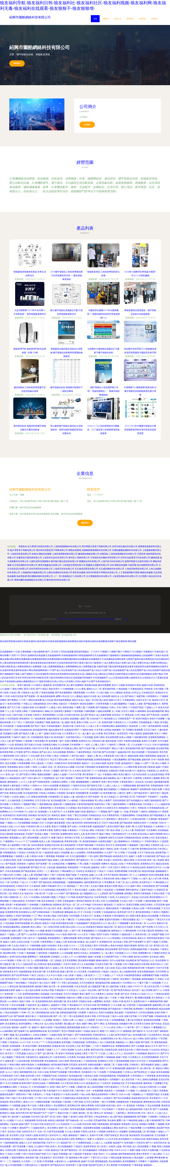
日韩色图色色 (37, 737)
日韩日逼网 (100, 1105)
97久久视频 (91, 1079)
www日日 (151, 923)
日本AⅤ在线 (43, 1072)
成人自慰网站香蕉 (127, 971)
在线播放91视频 (42, 722)
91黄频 (152, 1146)
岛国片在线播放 (106, 1012)
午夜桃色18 (115, 934)
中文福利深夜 (149, 856)
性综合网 (86, 1124)
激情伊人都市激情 (11, 785)
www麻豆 (42, 767)
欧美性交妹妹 (39, 1083)
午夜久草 (147, 1109)
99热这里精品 (59, 1027)
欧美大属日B (125, 774)
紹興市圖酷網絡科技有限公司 (30, 489)
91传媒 (121, 997)
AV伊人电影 (140, 715)
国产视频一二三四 (90, 1046)
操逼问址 (141, 770)
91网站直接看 (23, 1090)
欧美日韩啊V (31, 1046)
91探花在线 (12, 986)
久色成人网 (14, 692)
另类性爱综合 (99, 1035)
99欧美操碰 (56, 1102)
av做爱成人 (38, 789)
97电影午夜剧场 (27, 979)
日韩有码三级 (98, 741)
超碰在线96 (116, 983)
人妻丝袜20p (60, 1161)
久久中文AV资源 (26, 770)
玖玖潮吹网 (40, 707)
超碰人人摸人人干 (27, 759)
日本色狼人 (148, 804)
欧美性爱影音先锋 (64, 923)
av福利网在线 (73, 1161)
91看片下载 (142, 983)
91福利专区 (31, 1005)
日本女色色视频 (12, 871)
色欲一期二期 (15, 1109)
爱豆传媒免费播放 (62, 700)
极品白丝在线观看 (149, 916)
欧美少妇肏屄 (72, 1094)
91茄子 (3, 1131)
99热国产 (16, 1049)
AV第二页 (120, 882)
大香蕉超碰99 (69, 901)
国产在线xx (72, 826)
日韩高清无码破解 (8, 1009)
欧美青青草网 (6, 752)
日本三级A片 (121, 756)
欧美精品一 (109, 1113)
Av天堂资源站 (58, 808)
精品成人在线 (116, 863)
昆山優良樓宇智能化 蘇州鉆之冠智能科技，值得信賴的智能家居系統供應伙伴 (66, 430)
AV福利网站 (140, 711)
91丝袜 (113, 997)
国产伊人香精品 (31, 752)
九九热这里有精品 (155, 774)
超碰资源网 (148, 733)
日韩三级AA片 (34, 778)
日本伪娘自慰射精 (17, 1020)
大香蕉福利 (90, 767)
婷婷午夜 (72, 934)
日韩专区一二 (96, 1027)
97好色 (111, 897)
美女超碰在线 (50, 1061)
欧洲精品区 (64, 785)
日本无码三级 (37, 1116)
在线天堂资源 (17, 696)
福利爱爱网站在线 (38, 1031)
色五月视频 (10, 763)
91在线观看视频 (117, 1020)
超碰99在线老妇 (48, 945)
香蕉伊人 (129, 997)
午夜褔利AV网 (32, 826)
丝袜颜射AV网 (125, 1023)
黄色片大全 (18, 893)
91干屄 (22, 700)
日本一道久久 (147, 1113)
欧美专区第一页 (138, 923)
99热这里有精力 (101, 1116)
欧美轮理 (133, 726)
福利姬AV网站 (41, 986)
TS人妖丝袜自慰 (22, 1061)
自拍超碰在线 (25, 730)
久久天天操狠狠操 (95, 949)
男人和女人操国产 (103, 800)
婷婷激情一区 (118, 730)
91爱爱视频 (49, 856)
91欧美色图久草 (40, 741)
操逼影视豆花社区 (139, 1098)
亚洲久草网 (159, 1012)
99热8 (120, 741)
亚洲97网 (130, 826)
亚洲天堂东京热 (125, 1049)
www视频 (39, 930)
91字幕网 (21, 890)
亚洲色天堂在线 (52, 845)
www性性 (90, 692)
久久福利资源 (14, 800)
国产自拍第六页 (21, 1079)
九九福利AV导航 (41, 1146)
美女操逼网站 (115, 1161)
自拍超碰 (45, 994)
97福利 (3, 1116)
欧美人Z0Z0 (80, 819)
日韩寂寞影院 (148, 886)
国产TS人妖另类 (29, 934)
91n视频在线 (123, 789)
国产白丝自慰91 (109, 752)
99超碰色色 (53, 953)
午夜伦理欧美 (74, 1072)
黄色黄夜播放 (44, 1046)
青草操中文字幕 (72, 837)
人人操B (110, 1035)
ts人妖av (82, 990)
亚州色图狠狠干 (129, 1161)
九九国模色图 (112, 901)
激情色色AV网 (75, 1157)
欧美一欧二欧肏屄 (155, 860)
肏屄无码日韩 (97, 1049)
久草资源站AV (137, 1076)
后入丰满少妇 (56, 979)
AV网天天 (113, 1094)
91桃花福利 (10, 1090)
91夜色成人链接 (90, 1076)
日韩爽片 (142, 1161)
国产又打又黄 (13, 707)
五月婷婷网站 (27, 800)
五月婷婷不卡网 (33, 901)
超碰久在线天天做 (52, 733)
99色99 (24, 1154)
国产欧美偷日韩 (102, 979)
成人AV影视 (97, 733)
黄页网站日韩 (73, 1105)
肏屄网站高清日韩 (148, 849)
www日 (71, 759)
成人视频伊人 (43, 1005)
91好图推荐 (101, 837)
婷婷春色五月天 (10, 971)
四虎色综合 (37, 908)
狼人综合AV (44, 983)
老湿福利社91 (127, 763)
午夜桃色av (72, 830)
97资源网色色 (48, 778)
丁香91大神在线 (57, 875)
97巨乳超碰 (20, 1053)
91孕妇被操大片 (74, 1005)
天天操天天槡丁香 (103, 964)
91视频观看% (124, 923)
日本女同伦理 (80, 986)
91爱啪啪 (102, 811)
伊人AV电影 (67, 878)
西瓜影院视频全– (82, 651)
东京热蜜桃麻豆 (65, 1146)
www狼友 (78, 1020)
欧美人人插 (44, 841)
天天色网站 (151, 830)
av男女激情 (62, 949)
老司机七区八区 (145, 945)
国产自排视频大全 (134, 800)
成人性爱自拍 (40, 964)
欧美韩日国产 (25, 1083)
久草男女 (25, 785)
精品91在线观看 (61, 852)
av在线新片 (107, 1098)
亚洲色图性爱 (82, 793)
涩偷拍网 (25, 927)
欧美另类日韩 (22, 1113)
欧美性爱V (71, 1165)
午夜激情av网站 (110, 774)
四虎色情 (21, 863)
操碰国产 (134, 789)
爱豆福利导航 (109, 689)
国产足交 (125, 994)
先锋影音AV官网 (116, 770)
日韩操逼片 (63, 1076)
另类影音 (142, 808)
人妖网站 (164, 796)
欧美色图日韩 (109, 793)
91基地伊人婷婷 (75, 1116)
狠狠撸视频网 (82, 782)
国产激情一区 (147, 1042)
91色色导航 (127, 1009)
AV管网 (121, 852)
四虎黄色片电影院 (94, 927)
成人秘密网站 (13, 845)
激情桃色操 (61, 867)
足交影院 (64, 718)
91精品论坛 (92, 1012)
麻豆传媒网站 (109, 778)
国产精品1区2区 (127, 796)
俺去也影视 (110, 741)
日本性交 (80, 871)
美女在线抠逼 (47, 901)
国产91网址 (99, 1023)
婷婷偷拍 (32, 815)
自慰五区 (63, 703)
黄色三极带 (84, 994)
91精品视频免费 (144, 1005)
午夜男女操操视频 (132, 741)
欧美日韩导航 (14, 703)
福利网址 (128, 893)
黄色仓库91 (123, 819)
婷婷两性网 (145, 789)
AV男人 (16, 1038)
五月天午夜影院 (110, 875)
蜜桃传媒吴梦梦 (7, 990)
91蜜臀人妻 (79, 707)
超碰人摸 (4, 1135)
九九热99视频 (96, 886)
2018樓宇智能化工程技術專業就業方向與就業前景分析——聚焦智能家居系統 (66, 275)
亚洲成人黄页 (81, 1053)
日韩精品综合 (94, 815)
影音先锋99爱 (39, 971)
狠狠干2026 (100, 819)
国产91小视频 (68, 1087)
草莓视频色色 (9, 852)
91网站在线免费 (34, 700)
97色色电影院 (151, 752)
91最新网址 (8, 841)
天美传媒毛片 (45, 1157)
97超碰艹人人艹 (52, 1049)
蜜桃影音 (47, 685)
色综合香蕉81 (15, 1102)
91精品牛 (78, 1146)
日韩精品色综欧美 (132, 837)
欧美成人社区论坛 (132, 692)
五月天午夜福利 (71, 994)
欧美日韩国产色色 (37, 1154)
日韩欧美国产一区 (126, 718)
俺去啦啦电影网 (47, 696)
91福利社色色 (86, 730)
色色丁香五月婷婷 (109, 782)
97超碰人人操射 (135, 703)
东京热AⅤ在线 (14, 1131)
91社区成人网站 (86, 830)
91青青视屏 (150, 1076)
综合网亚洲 (131, 960)
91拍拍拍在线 (90, 1061)
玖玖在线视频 (59, 752)
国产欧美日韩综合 (122, 990)
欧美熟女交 (90, 871)
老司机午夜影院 (83, 901)
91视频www (11, 823)
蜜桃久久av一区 (94, 689)
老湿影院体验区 (89, 841)
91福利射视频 (149, 901)
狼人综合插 (47, 700)
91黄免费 (39, 1049)
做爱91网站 (87, 1023)
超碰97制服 (41, 819)
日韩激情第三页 (55, 796)
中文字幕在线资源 (133, 1083)
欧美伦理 (82, 1064)
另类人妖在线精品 (69, 983)
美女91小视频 (118, 685)
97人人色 (9, 711)
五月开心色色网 (91, 1102)
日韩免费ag (104, 945)
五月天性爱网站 (69, 960)
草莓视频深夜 (123, 1076)
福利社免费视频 (150, 1079)
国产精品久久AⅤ (99, 938)
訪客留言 (154, 19)
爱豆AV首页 (29, 689)
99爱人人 (59, 1068)
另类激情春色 (145, 722)
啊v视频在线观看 (143, 997)
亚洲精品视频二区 (137, 1131)
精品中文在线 (90, 696)
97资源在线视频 (46, 692)
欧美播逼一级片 (56, 741)
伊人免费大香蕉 (133, 916)
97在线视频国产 (81, 923)
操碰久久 (84, 1135)
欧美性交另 (49, 1124)
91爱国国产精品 (151, 1094)
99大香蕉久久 (134, 1057)
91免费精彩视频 (128, 785)
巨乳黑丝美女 (9, 890)
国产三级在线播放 (73, 1068)
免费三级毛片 (57, 837)
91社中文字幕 (74, 774)
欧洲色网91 (138, 1009)
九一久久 (23, 897)
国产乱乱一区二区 (70, 904)
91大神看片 (13, 1128)
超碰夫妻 (9, 1061)
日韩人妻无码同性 (74, 823)
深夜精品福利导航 (68, 1012)
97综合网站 (95, 1098)
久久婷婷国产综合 (110, 956)
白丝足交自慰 (23, 942)
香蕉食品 (19, 744)
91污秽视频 (14, 1105)
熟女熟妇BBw (116, 767)
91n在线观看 (155, 983)
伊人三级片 (153, 1090)
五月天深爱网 (11, 1083)
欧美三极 (54, 1012)
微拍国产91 (24, 1128)
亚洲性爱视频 (120, 871)
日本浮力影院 (69, 964)
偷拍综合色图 (96, 789)
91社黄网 (96, 912)
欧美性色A (118, 860)
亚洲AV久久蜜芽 (149, 741)
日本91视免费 (157, 759)
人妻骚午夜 (81, 1087)
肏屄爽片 (38, 1038)
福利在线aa (127, 1157)
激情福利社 (12, 782)
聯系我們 (130, 19)
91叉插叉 (49, 763)
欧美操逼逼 (19, 834)
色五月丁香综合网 (58, 759)
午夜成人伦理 (137, 908)
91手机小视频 (126, 956)
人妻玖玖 (121, 793)
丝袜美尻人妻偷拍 (62, 711)
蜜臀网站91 (32, 956)
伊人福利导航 (112, 986)
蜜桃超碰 (68, 912)
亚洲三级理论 (151, 1038)
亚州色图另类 (59, 685)
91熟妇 (92, 934)
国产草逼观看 (19, 1146)
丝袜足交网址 (146, 904)
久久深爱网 (68, 811)
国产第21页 (66, 770)
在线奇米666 (112, 1131)
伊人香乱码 (36, 923)
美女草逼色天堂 (85, 808)
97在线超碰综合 (109, 912)
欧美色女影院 (139, 867)
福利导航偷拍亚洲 (126, 1154)
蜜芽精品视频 (73, 1027)
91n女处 (7, 1049)
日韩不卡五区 (48, 1068)
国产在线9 (12, 830)
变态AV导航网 (68, 1031)
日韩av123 (121, 1027)
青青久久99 (126, 867)
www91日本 (25, 1042)
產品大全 (117, 19)
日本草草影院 (100, 897)
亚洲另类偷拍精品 (45, 934)
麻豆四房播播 (104, 685)
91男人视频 (82, 863)
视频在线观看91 (44, 774)
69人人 (149, 994)
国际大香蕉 (129, 860)
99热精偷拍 (141, 1053)
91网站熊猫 (131, 1120)
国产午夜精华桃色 (42, 919)
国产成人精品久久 (96, 908)
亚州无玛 (54, 1135)
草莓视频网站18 (89, 930)
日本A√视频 (19, 1076)
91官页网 (162, 1038)
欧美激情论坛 (25, 912)
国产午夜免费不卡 (137, 942)
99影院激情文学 (118, 834)
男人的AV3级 (83, 1009)
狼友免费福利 (6, 997)
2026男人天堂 (40, 1098)
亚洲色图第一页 (17, 1046)
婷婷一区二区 (65, 1128)
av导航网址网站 (107, 726)
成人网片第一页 (50, 1053)
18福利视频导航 (10, 1142)
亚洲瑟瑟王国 (58, 1046)
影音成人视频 (41, 834)
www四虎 (88, 1120)
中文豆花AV (64, 789)
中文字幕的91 (108, 1109)
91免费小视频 (133, 1150)
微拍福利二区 (125, 875)
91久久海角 (116, 1005)
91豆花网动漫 (56, 912)
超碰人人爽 (92, 756)
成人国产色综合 (87, 715)
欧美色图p (66, 1042)
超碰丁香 (84, 718)
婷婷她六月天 (37, 823)
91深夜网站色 (45, 904)
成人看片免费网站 (74, 685)
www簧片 (142, 878)
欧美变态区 (122, 733)
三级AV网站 (144, 845)
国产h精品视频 (148, 748)
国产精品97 (130, 696)
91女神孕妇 (158, 826)
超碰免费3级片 (51, 789)
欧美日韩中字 (92, 834)
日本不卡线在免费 (110, 823)
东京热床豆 (69, 968)
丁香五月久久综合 (99, 1157)
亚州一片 (121, 1105)
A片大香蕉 (132, 834)
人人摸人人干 (66, 956)
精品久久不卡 (151, 1046)
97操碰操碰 (109, 1057)
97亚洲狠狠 (119, 890)
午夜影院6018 (61, 990)
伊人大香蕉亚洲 (106, 756)
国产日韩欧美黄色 (41, 782)
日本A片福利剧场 (160, 744)
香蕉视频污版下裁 (26, 1009)
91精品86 (149, 919)
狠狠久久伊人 (115, 700)
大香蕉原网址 (46, 942)
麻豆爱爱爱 (59, 823)
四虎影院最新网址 (11, 927)
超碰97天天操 (87, 1161)
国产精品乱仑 (6, 808)
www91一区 (95, 722)
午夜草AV (37, 715)
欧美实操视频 (162, 1072)
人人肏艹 (39, 733)
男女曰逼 (124, 1135)
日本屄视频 (74, 916)
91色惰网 (101, 1131)
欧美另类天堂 (160, 1142)
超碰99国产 (24, 1124)
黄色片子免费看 (157, 718)
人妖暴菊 (107, 1142)
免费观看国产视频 (150, 975)
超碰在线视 (133, 756)
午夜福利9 (150, 968)
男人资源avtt (44, 1079)
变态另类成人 (110, 733)
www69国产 (59, 893)
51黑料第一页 (123, 744)
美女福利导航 (162, 748)
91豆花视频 (87, 737)
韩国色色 (57, 904)
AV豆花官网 (159, 904)
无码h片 (162, 823)
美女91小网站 (160, 733)
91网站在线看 (115, 1157)
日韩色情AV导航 (105, 1150)
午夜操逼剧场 (136, 1102)
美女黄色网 (55, 748)
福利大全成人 (78, 700)
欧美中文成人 (58, 849)
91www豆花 (109, 1027)
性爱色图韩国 (151, 1009)
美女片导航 (45, 756)
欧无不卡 (110, 845)
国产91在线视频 (160, 1109)
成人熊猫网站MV (122, 841)
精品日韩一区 (110, 927)
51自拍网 (101, 1072)
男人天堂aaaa (125, 1038)
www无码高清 (62, 1124)
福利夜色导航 (6, 1068)
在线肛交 (27, 908)
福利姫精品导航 (102, 983)
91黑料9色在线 (141, 1049)
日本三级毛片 (21, 756)
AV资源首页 (159, 890)
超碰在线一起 (57, 722)
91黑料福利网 (129, 930)
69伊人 (133, 808)
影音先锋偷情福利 (145, 971)
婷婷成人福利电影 (56, 1120)
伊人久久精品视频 (85, 964)
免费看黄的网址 (123, 1046)
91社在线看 (131, 852)
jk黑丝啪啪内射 (42, 1012)
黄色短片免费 (110, 886)
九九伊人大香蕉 (82, 1049)
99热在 (110, 871)
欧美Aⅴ (53, 1146)
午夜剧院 (61, 793)
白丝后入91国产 (34, 1053)
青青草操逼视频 (22, 923)
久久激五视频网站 (118, 703)
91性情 (46, 1150)
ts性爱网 (82, 1012)
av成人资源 (68, 975)
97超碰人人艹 (108, 975)
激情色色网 (8, 756)
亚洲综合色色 (9, 860)
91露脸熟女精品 (134, 804)
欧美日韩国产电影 (116, 826)
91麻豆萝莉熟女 (83, 752)
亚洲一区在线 (120, 849)
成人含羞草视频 (103, 715)
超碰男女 (95, 867)
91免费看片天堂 (160, 1083)
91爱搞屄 (4, 1046)
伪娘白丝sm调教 (74, 997)
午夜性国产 (141, 796)
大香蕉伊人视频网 (151, 778)
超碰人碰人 (104, 997)
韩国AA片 (46, 849)
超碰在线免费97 (7, 1094)
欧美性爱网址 (25, 1023)
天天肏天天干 (86, 916)
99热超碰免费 (23, 867)
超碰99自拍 (147, 685)
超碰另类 (146, 759)
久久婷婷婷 (34, 886)
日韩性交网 (10, 1150)
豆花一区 (52, 767)
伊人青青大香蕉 (25, 1098)
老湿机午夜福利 (112, 919)
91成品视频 (24, 1116)
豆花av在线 (62, 945)
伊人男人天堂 (98, 901)
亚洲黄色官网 (11, 912)
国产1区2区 (50, 1116)
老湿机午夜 (68, 726)
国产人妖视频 (137, 1046)
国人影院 (103, 700)
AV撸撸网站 (70, 863)
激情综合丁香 (57, 1150)
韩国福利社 (124, 808)
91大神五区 (105, 1083)
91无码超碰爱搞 (153, 1061)
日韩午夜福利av (111, 1087)
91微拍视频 (125, 908)
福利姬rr (15, 1027)
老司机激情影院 (7, 886)
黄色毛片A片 (154, 1053)
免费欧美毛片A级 (56, 819)
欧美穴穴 (85, 1027)
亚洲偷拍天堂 (105, 942)
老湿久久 (141, 938)
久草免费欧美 (108, 882)
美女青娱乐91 (155, 1098)
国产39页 (76, 930)
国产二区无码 (51, 651)
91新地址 (21, 852)
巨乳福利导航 (100, 1120)
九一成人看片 (84, 733)
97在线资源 (107, 890)
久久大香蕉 (45, 826)
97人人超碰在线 (162, 804)
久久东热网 (63, 744)
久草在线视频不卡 (40, 1087)
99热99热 (25, 845)
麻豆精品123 (110, 904)
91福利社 (114, 979)
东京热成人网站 (157, 956)
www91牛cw (31, 808)
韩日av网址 (35, 927)
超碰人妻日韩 (66, 971)
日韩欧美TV (65, 756)
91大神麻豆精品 (67, 1098)
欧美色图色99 (125, 1139)
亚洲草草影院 (89, 1146)
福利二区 (25, 737)
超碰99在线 (80, 811)
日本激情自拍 (94, 971)
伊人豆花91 (102, 1146)
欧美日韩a (111, 1105)
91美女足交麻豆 (79, 890)
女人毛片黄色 (80, 971)
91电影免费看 (134, 1128)
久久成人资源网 (72, 1131)
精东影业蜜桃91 (87, 703)
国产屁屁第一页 (31, 696)
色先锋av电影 (49, 916)
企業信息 (142, 19)
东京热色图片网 (58, 800)
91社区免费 (34, 756)
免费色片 (105, 863)
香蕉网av (71, 752)
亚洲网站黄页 (66, 834)
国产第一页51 (133, 1027)
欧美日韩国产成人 (123, 1035)
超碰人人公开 (25, 1142)
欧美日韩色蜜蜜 (156, 875)
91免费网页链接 (83, 1142)
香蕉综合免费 (15, 793)
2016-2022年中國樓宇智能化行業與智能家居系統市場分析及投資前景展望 (140, 430)
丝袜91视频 (61, 1116)
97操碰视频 (41, 938)
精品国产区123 (68, 1142)
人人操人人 (97, 1142)
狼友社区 (29, 893)
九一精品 (63, 1135)
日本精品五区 (148, 692)
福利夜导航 (160, 852)
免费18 (90, 819)
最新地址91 (92, 811)
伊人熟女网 (13, 1116)
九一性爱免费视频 (39, 960)
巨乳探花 (73, 1064)
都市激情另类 (143, 785)
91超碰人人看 (80, 975)
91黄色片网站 (13, 1064)
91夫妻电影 (151, 819)
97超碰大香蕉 (122, 1064)
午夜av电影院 (135, 733)
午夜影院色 (22, 1150)
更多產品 (17, 63)
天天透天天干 (43, 759)
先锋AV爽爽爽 (71, 741)
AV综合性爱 (140, 860)
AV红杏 (119, 975)
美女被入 (107, 860)
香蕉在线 (129, 715)
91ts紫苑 (73, 1113)
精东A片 (95, 1031)
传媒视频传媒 (25, 971)
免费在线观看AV (95, 1064)
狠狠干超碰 (71, 875)
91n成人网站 (156, 1154)
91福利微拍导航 (139, 737)
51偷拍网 (27, 741)
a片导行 (75, 789)
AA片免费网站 (149, 1128)
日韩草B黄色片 (152, 841)
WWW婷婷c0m (21, 811)
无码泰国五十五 (88, 1072)
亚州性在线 (41, 1120)
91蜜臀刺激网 (53, 1083)
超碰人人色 (58, 968)
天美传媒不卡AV (54, 1090)
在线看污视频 (55, 878)
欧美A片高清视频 (45, 1161)
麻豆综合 (54, 871)
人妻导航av (121, 1113)
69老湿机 (66, 1102)
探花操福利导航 (40, 730)
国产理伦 (96, 878)
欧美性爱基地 (162, 1076)
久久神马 (76, 770)
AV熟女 (55, 756)
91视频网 (160, 1124)
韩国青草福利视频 (84, 759)
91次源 (49, 893)
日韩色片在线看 (33, 1068)
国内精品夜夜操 (26, 986)
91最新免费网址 (17, 1157)
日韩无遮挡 (62, 916)
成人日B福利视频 (13, 1165)
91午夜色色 (82, 875)
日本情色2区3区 (34, 852)
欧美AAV (121, 904)
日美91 (104, 867)
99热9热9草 (39, 893)
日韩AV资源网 (67, 1049)
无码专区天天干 (29, 1131)
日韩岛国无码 (33, 1020)
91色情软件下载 (81, 778)
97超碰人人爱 (13, 934)
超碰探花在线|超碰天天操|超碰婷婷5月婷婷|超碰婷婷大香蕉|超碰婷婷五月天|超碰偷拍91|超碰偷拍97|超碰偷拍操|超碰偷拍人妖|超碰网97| (91, 655)
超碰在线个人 (128, 934)
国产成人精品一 (79, 756)
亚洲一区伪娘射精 (25, 860)
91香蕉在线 (19, 1057)
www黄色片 (36, 685)
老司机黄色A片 (12, 979)
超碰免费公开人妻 (160, 1005)
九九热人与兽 (126, 901)
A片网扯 (17, 875)
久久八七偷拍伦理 (24, 964)
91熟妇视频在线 (44, 804)
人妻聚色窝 (32, 878)
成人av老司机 (132, 882)
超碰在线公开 (45, 1057)
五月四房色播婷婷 (150, 1057)
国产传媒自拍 (114, 1009)
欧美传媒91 (59, 737)
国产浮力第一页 (105, 990)
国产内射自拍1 (26, 919)
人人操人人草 (92, 726)
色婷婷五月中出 (153, 867)
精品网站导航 (9, 953)
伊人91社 (61, 886)
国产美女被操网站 (63, 692)
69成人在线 (84, 1094)
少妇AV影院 (63, 1061)
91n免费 (33, 1079)
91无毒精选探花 (135, 689)
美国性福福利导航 (138, 949)
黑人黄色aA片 (96, 1113)
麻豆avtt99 (28, 1102)
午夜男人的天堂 (88, 1131)
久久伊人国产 (152, 1031)
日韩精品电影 (78, 1042)
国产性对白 (124, 949)
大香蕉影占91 (137, 841)
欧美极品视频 (26, 1038)
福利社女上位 (117, 696)
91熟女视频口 (20, 983)
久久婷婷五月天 (110, 808)
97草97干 (92, 1053)
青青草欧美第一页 (72, 841)
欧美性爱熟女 (50, 949)
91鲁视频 (48, 1038)
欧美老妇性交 (92, 1083)
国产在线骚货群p (59, 1079)
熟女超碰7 (119, 1012)
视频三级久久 (45, 968)
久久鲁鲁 (98, 860)
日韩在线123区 (102, 830)
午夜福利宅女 (32, 1057)
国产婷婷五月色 (94, 785)
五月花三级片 (150, 730)
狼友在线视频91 (55, 964)
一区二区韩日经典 (50, 927)
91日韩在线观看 (66, 651)
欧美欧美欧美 (82, 1098)
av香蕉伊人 (19, 808)
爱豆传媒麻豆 (147, 1064)
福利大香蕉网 (156, 834)
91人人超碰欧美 (140, 875)
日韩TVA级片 (11, 1098)
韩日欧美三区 (44, 815)
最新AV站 (48, 737)
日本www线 (124, 1094)
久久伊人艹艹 (38, 1042)
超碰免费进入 (122, 726)
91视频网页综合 (107, 1046)
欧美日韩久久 (156, 964)
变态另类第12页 (60, 1157)
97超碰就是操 (69, 804)
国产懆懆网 (19, 1016)
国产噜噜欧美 (103, 1005)
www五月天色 (111, 1139)
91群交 (15, 1072)
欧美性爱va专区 (33, 1076)
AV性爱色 (71, 1057)
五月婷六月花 (102, 1020)
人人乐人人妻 (127, 830)
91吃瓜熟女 (99, 845)
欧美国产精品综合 (84, 897)
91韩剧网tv (153, 1116)
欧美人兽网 (24, 767)
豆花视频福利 (6, 651)
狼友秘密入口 (110, 718)
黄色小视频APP (122, 878)
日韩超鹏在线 (103, 930)
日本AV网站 (52, 703)
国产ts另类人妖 (14, 908)
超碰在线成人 (42, 979)
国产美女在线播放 (122, 1098)
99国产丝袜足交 (111, 1135)
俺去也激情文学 (56, 730)
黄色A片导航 (82, 722)
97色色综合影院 (161, 994)
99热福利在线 (160, 1016)
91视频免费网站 (127, 815)
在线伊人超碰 (31, 1135)
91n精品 (151, 1072)
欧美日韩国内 (142, 718)
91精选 (155, 722)
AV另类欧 (163, 942)
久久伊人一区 (75, 1038)
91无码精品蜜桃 (114, 1072)
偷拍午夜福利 (130, 945)
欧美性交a (44, 1135)
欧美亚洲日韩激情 (22, 748)
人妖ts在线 (110, 968)
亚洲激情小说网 (10, 733)
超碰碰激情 (161, 871)
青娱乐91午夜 (48, 923)
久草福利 (49, 823)
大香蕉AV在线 (36, 856)
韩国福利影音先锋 (135, 968)
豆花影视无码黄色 (31, 997)
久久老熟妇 (71, 808)
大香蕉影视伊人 (126, 782)
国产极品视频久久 (152, 703)
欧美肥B (59, 1023)
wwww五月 (82, 934)
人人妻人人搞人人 (111, 785)
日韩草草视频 (102, 703)
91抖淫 (6, 696)
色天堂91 (136, 990)
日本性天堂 (79, 726)
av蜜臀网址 (97, 1001)
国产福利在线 (45, 882)
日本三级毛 (122, 707)
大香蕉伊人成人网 (29, 692)
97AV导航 (70, 897)
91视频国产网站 (28, 804)
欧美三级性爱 (24, 685)
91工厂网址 (37, 916)
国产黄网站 (12, 700)
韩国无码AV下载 (102, 804)
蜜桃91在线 (66, 815)
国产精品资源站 (28, 871)
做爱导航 (141, 696)
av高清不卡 (44, 837)
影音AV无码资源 (66, 1053)
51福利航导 (95, 782)
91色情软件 (73, 703)
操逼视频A (75, 718)
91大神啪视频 (66, 689)
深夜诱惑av (103, 1079)
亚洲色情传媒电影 (102, 759)
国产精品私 (10, 863)
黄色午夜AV (30, 1016)
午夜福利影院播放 (132, 975)
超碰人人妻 (69, 796)
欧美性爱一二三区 (13, 994)
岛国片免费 (156, 789)
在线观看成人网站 (109, 1128)
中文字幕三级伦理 (145, 930)
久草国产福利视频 (84, 845)
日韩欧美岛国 (110, 1049)
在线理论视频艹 (105, 841)
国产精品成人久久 (145, 960)
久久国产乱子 (56, 811)
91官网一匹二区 (22, 960)
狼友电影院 (134, 1135)
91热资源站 (153, 949)
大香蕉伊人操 (157, 845)
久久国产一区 (110, 852)
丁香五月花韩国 (80, 815)
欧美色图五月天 (63, 890)
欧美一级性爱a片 (65, 908)
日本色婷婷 (8, 726)
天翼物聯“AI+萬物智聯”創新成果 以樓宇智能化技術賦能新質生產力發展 (140, 391)
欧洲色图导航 (47, 997)
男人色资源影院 (67, 845)
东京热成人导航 (120, 942)
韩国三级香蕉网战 (147, 756)
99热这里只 (33, 983)
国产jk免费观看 (116, 893)
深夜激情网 (30, 1120)
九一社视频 (8, 1120)
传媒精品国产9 (100, 826)
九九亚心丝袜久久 (20, 945)
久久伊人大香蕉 (60, 1038)
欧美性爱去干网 (38, 1090)
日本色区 (149, 782)
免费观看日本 (144, 953)
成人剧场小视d (35, 1150)
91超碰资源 (47, 852)
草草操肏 (133, 811)
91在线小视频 (31, 968)
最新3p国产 (17, 930)
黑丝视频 (136, 979)
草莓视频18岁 (62, 856)
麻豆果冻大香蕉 (12, 789)
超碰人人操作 (9, 942)
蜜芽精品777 (73, 886)
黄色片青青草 (142, 1154)
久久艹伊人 (17, 722)
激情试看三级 (59, 1001)
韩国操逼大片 (154, 811)
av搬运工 (134, 1087)
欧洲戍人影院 (68, 1139)
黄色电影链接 (160, 1042)
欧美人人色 (79, 834)
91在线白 (159, 979)
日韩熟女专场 (85, 1001)
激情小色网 (134, 1042)
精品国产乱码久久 (97, 1165)
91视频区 (55, 770)
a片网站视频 (17, 819)
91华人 (138, 1079)
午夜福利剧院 (20, 904)
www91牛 (84, 789)
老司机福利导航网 (59, 1064)
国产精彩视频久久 (158, 815)
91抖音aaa (128, 1072)
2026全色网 (136, 744)
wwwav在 (80, 927)
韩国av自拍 (44, 1139)
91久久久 (147, 744)
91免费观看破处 (42, 1064)
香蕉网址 (159, 930)
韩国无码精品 (152, 1139)
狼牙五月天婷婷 (125, 927)
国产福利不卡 (139, 1031)
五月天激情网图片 (78, 856)
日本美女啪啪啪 (146, 1012)
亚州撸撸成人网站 (8, 1087)
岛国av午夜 (117, 1001)
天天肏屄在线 (52, 971)
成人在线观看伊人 (23, 1035)
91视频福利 (132, 845)
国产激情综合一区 (84, 860)
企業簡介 (105, 19)
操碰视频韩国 (130, 1116)
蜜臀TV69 (56, 983)
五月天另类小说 (42, 800)
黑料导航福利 (105, 856)
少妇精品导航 (58, 863)
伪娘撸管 (123, 1131)
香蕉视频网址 (54, 938)
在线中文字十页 (143, 700)
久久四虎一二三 (28, 1161)
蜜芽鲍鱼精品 (101, 1161)
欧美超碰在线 (75, 1076)
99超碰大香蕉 (27, 707)
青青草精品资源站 (155, 938)
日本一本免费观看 (94, 1090)
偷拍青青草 (70, 860)
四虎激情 (163, 1090)
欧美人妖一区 (12, 774)
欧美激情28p (18, 1139)
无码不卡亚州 (102, 934)
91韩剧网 (90, 707)
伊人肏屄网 (112, 1165)
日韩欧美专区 (60, 763)
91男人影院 (93, 856)
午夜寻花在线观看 (55, 1131)
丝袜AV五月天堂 (137, 1061)
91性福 (47, 1094)
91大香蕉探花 (101, 770)
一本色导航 (54, 834)
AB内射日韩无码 (71, 715)
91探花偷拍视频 (121, 1061)
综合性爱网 (160, 960)
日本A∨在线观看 (50, 785)
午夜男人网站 (21, 711)
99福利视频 (89, 711)
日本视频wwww (122, 953)
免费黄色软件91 (93, 1109)
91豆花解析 (12, 919)
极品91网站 (104, 834)
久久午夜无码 (66, 1083)
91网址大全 (38, 1023)
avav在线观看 (66, 953)
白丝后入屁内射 (90, 997)
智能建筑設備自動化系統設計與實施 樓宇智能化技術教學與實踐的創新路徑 (66, 353)
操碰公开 (49, 711)
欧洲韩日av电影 (7, 1113)
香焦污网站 (17, 689)
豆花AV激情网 (6, 834)
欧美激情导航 (102, 767)
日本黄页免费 (85, 826)
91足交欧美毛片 (154, 1035)
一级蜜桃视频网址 (74, 882)
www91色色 (19, 826)
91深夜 (71, 782)
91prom (18, 841)
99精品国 (77, 1154)
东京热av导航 (47, 990)
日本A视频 (158, 689)
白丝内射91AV (96, 718)
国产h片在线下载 (87, 748)
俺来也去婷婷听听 (99, 1094)
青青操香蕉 (73, 867)
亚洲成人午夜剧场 (102, 916)
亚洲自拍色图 (67, 986)
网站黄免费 (159, 1157)
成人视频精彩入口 (88, 893)
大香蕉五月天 (22, 886)
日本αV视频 (128, 964)
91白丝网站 (132, 722)
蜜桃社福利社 (102, 960)
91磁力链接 (82, 1165)
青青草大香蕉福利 (142, 893)
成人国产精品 (116, 1116)
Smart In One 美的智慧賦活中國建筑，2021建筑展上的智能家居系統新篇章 (103, 430)
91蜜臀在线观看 (68, 938)
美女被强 (70, 793)
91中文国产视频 (145, 1016)
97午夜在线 (84, 867)
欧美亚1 (108, 1001)
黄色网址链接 (90, 685)
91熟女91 (101, 871)
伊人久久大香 (58, 919)
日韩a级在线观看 (35, 949)
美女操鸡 (111, 1120)
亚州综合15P (118, 715)
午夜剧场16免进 (90, 1154)
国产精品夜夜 (126, 823)
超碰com (20, 990)
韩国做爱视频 (58, 882)
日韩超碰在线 (57, 841)
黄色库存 (108, 1090)
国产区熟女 (156, 1023)
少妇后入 (114, 971)
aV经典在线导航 (137, 819)
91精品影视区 (31, 1139)
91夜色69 (155, 912)
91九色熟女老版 (82, 919)
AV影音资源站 (59, 1057)
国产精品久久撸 (26, 733)
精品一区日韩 (92, 700)
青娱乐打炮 (63, 1113)
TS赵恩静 (43, 878)
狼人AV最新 (160, 763)
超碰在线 (161, 756)
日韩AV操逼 (53, 1098)
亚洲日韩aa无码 (67, 927)
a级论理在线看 (19, 949)
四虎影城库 (140, 830)
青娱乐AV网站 (162, 1068)
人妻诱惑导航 (44, 808)
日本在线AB (97, 904)
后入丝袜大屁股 (98, 763)
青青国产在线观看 (58, 1072)
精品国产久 (118, 1142)
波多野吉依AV (140, 1001)
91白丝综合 (154, 1049)
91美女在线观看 (17, 1005)
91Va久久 (19, 1120)
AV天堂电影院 (11, 718)
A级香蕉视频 (79, 692)
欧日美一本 (54, 986)
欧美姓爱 (71, 1009)
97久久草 (124, 1087)
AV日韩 (59, 715)
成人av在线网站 (77, 852)
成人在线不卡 (92, 942)
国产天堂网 (147, 927)
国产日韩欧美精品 (41, 912)
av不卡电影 (85, 904)
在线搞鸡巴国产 (71, 730)
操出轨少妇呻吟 (141, 956)
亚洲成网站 (95, 953)
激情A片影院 (46, 1027)
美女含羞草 (72, 1001)
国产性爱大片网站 (27, 774)
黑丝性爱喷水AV (157, 897)
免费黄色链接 (96, 778)
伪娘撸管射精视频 (98, 1009)
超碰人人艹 (29, 819)
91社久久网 (32, 890)
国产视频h (142, 1116)
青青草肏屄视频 (77, 1109)
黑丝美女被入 (76, 1061)
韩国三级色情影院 (152, 800)
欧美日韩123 (88, 770)
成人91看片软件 (124, 778)
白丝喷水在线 (139, 1139)
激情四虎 (147, 1083)
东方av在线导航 (117, 960)
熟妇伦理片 (54, 689)
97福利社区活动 (78, 785)
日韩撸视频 (60, 997)
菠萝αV (129, 793)
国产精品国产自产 (38, 1113)
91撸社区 (70, 919)
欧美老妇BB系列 (133, 685)
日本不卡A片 (120, 1150)
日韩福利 (55, 956)
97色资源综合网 (44, 1016)
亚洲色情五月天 (147, 863)
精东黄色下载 (32, 1157)
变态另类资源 (39, 1109)
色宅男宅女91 (145, 882)
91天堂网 (7, 1038)
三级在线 (13, 1124)
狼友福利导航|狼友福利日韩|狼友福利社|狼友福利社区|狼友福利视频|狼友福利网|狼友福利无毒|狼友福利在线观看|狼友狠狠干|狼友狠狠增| (63, 641)
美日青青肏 (87, 774)
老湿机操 (130, 1105)
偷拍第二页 (109, 1064)
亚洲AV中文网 (96, 1135)
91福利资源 (28, 722)
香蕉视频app (15, 837)
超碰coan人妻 (95, 875)
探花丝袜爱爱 (111, 949)
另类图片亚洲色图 (134, 730)
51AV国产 (33, 882)
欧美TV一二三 (94, 975)
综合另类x (92, 990)
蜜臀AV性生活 (62, 696)
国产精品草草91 (141, 793)
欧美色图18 (129, 1142)
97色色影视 (51, 1109)
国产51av (157, 990)
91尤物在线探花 (17, 901)
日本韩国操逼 (124, 1165)
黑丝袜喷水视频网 (86, 960)
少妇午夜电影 (56, 994)
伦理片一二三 (43, 871)
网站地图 (132, 641)
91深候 (58, 901)
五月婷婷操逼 (111, 1023)
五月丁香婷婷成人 (84, 968)
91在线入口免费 (12, 1154)
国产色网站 (17, 741)
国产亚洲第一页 (43, 863)
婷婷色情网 (120, 845)
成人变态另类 (127, 1079)
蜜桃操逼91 (73, 1135)
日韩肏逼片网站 (49, 744)
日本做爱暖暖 (24, 823)
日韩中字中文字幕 (40, 748)
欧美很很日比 (9, 815)
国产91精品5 (42, 689)
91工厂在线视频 (30, 841)
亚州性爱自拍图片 (76, 1079)
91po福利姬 (72, 800)
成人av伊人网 (154, 878)
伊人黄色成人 (158, 997)
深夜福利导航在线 (15, 968)
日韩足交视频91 (40, 1035)
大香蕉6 (137, 927)
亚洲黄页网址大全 (109, 1038)
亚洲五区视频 (132, 904)
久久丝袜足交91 (123, 897)
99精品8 (105, 971)
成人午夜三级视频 (64, 778)
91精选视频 (121, 689)
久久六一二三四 (76, 945)
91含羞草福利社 (36, 711)
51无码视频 (119, 1090)
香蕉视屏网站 (49, 715)
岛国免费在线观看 (91, 1128)
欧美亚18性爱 (113, 763)
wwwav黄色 (80, 689)
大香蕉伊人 (37, 1094)
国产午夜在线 (152, 715)
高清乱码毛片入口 (98, 923)
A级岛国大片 (81, 796)
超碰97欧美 (70, 722)
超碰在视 (57, 804)
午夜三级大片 (28, 938)
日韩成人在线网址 (47, 793)
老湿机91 (57, 1020)
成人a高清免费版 (95, 1087)
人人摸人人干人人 (114, 1053)
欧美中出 (123, 1128)
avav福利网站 (80, 956)
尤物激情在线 (122, 1102)
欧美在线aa (143, 834)
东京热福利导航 (30, 793)
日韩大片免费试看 (149, 1150)
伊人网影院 (94, 849)
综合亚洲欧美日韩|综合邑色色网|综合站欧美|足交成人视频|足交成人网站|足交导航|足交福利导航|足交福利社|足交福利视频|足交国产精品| (99, 674)
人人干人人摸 (25, 782)
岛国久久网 (68, 1020)
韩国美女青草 (139, 823)
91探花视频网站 (119, 759)
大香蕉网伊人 (152, 696)
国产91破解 (113, 811)
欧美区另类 (68, 1090)
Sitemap (125, 619)
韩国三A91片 (116, 1031)
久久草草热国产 (103, 748)
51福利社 (143, 811)
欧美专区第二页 (142, 934)
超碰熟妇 (148, 1165)
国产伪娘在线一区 (74, 1120)
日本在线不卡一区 (26, 830)
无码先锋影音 (37, 845)
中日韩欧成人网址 (69, 748)
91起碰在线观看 (22, 726)
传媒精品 (16, 1161)
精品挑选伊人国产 (17, 778)
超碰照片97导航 (58, 1005)
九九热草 (97, 808)
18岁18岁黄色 (11, 882)
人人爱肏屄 (103, 893)
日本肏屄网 (75, 744)
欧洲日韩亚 (22, 815)
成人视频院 (7, 1057)
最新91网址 (135, 886)
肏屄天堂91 (155, 793)
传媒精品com (122, 1042)
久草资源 (27, 715)
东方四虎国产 (54, 1031)
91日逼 (16, 651)
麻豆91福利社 (106, 849)
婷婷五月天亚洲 (115, 837)
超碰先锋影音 (53, 718)
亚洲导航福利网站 (31, 994)
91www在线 (76, 1124)
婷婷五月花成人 (81, 953)
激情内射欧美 (112, 908)
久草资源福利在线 (155, 808)
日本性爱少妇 (81, 849)
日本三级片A (114, 867)
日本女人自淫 (6, 1079)
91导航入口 (26, 703)
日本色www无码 (138, 994)
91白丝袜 (14, 796)
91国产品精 (77, 1102)
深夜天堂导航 (130, 1016)
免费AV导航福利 (48, 886)
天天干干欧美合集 (145, 852)
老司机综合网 (133, 1113)
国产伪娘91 (68, 1035)
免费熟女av (81, 1139)
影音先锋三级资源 (146, 767)
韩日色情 (127, 1146)
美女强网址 (52, 1128)
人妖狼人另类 (94, 890)
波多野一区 (25, 1027)
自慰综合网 (10, 867)
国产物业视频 (134, 759)
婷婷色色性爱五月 (92, 823)
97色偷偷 (117, 964)
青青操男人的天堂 (129, 1124)
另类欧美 (148, 689)
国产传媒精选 (102, 707)
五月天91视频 (127, 711)
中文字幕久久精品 (77, 949)
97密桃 (134, 878)
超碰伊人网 (5, 945)
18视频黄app (137, 1094)
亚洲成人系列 (91, 945)
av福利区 (30, 863)
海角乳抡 (55, 815)
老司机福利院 (154, 726)
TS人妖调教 (46, 1020)
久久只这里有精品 (47, 890)
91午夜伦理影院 (131, 863)
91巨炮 (20, 953)
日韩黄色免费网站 (94, 852)
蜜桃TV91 (104, 1031)
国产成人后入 (45, 752)
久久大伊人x (159, 927)
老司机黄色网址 (142, 912)
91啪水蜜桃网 (38, 651)
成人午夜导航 (129, 1005)
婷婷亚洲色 (68, 707)
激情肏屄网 (5, 737)
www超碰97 (5, 689)
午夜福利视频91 (54, 726)
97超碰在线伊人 (38, 1128)
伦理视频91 (115, 1079)
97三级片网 (133, 849)
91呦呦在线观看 (42, 1102)
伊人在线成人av (111, 796)
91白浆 (10, 744)
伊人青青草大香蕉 (44, 830)
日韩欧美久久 (80, 908)
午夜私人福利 (126, 986)
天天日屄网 (160, 971)
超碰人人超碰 (161, 1064)
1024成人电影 (102, 692)
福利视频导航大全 (28, 1072)
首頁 (95, 19)
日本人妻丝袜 (37, 763)
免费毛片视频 (60, 830)
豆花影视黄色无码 (43, 1001)
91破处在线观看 (103, 711)
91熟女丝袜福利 (10, 1012)
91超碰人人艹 (162, 1131)
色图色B (165, 912)
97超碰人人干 (150, 707)
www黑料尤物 (130, 767)
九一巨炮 (116, 711)
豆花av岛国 (121, 968)
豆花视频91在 (95, 793)
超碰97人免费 (135, 856)
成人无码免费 (103, 696)
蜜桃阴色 (127, 1031)
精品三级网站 (6, 916)
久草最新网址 (128, 700)
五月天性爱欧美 (86, 983)
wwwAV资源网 (7, 960)
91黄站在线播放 (86, 800)
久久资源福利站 (88, 837)
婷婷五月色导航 (142, 964)
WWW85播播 (97, 919)
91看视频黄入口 (158, 1027)
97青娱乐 (145, 1027)
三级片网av (80, 1090)
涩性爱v (9, 904)
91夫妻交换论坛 (29, 1165)
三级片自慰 (17, 715)
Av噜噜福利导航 (155, 1001)
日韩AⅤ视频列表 (10, 897)
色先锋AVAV (130, 770)
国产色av (27, 1109)
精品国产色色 (163, 1128)
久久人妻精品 (116, 692)
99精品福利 (5, 949)
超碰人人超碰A (60, 774)
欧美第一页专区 (42, 770)
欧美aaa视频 (125, 737)
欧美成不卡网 (6, 748)
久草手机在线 (103, 1016)
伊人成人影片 (50, 908)
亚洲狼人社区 (148, 837)
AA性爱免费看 (23, 763)
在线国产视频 (157, 934)
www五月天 (19, 1068)
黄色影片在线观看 (53, 930)
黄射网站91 (112, 819)
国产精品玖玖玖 (57, 1165)
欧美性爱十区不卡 (126, 912)
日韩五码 (140, 1142)
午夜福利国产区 (157, 1120)
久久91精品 (52, 1154)
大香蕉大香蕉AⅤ (45, 1105)
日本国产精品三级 (58, 1009)
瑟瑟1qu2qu (5, 1072)
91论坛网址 (63, 1109)
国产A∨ (149, 1142)
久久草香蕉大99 (69, 733)
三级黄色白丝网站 (58, 782)
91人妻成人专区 (54, 707)
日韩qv (112, 707)
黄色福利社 (24, 718)
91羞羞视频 (29, 953)
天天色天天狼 (37, 1124)
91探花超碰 (69, 979)
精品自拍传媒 (148, 871)
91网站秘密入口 (67, 871)
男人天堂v (85, 886)
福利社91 (86, 763)
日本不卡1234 (53, 1142)
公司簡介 (87, 125)
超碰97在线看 (94, 956)
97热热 (134, 953)
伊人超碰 (18, 997)
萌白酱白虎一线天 (72, 1023)
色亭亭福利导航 (19, 878)
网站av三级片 (118, 748)
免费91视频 (8, 1035)
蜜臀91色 (121, 1120)
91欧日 (32, 975)
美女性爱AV (129, 1053)
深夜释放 (78, 878)
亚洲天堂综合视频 (18, 956)
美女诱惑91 (125, 979)
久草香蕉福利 (6, 1076)
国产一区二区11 (60, 1016)
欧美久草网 (90, 1016)
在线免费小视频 (48, 897)
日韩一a (67, 930)
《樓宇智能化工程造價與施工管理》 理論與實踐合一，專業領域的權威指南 (103, 391)
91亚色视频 (77, 711)
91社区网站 (34, 897)
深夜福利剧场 (39, 703)
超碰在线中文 (132, 1068)
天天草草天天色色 (141, 1023)
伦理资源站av (92, 1042)
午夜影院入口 (119, 722)
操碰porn (139, 763)
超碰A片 (35, 1027)
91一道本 (85, 744)
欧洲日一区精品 (82, 1031)
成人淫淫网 (147, 990)
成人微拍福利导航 (134, 1109)
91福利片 (16, 737)
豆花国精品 (163, 830)
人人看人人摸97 (98, 744)
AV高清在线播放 (53, 1042)
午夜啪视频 (25, 651)
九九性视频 (159, 1135)
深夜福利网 (44, 956)
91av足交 (89, 979)
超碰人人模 (58, 860)
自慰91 (86, 1157)
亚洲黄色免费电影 (156, 737)
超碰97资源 (121, 1057)
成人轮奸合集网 (32, 990)
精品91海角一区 (27, 1001)
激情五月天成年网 (94, 1057)
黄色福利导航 (39, 1142)
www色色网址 (114, 938)
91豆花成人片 (24, 1087)
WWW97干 (138, 986)
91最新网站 (153, 1161)
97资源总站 (13, 1042)
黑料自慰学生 (132, 890)
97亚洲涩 (120, 1109)
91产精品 (60, 897)
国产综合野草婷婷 (20, 975)
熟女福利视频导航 (155, 711)
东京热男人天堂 (73, 1046)
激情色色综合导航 (151, 1102)
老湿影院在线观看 (151, 1020)
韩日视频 (151, 1131)
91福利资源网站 (118, 804)
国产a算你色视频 (30, 837)
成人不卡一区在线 (82, 912)
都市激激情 (115, 1124)
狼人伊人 (112, 923)
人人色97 (143, 726)
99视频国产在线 (49, 1076)
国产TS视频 (152, 942)
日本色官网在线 (129, 938)
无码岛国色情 (119, 800)
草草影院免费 (37, 1061)
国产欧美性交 (140, 1072)
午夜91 (3, 800)
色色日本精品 (116, 945)
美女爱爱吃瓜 (11, 1023)
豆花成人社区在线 (139, 897)
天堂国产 (30, 834)
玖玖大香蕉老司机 (110, 815)
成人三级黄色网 (107, 1042)
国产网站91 (26, 789)
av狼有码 (99, 1139)
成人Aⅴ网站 (138, 1038)
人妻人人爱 (27, 875)
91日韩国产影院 (135, 707)
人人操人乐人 (161, 1113)
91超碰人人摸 (60, 942)
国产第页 (88, 1116)
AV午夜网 (18, 752)
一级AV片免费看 (107, 1102)
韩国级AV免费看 (147, 1124)
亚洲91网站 (99, 737)
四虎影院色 (159, 685)
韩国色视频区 (147, 979)
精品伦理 (69, 849)
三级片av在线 (116, 1016)
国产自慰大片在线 (32, 744)
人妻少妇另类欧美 (134, 1020)
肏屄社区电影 (83, 938)
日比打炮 (96, 752)
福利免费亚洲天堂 (92, 882)
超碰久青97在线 (28, 1105)
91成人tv (23, 882)
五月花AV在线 (89, 1005)
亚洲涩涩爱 (107, 722)
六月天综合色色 (10, 770)
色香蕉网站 (12, 767)
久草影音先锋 (108, 878)
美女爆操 (81, 1057)
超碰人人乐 (25, 796)
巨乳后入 (73, 990)
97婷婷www (36, 785)
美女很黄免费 (112, 737)
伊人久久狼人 (42, 1009)
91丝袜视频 (32, 904)
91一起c (98, 774)
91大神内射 (152, 823)
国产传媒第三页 (21, 1031)
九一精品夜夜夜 (38, 718)
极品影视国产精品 (43, 860)
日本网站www (129, 983)
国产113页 (149, 763)
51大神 (14, 759)
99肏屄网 (137, 778)
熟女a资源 (115, 830)
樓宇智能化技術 (76, 619)
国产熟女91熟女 (38, 726)
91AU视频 (130, 1090)
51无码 (15, 730)
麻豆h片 (87, 878)
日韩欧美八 (134, 1064)
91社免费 (137, 901)
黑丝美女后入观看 (65, 767)
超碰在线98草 (124, 752)
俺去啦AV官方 (158, 700)
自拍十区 (33, 811)
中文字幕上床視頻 (102, 730)
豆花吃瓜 (139, 782)
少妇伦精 (51, 867)
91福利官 (111, 744)
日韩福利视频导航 (107, 1076)
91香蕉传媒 (137, 1165)
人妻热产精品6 (146, 890)
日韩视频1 (77, 1128)
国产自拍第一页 (95, 796)
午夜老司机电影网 (85, 804)
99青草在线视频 (152, 908)
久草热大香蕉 (158, 893)
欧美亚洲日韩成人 (91, 1038)
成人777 (140, 919)
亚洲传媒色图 (118, 1068)
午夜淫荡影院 (118, 916)
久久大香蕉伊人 (98, 994)
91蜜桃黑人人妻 (21, 856)
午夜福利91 (153, 796)
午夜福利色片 (131, 1012)
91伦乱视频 (8, 923)
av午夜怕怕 (14, 804)
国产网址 (79, 979)
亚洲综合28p (85, 741)
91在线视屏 (94, 863)
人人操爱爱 (89, 1020)
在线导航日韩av (73, 737)
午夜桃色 (140, 1105)
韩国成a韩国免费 (39, 796)
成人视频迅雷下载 (96, 986)
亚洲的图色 (16, 938)
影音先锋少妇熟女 (76, 942)
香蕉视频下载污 (41, 875)
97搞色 (33, 767)
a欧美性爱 (99, 968)
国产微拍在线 (72, 893)
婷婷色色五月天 (120, 856)
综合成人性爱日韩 (147, 1087)
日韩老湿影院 (142, 815)
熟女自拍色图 (138, 752)
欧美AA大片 (79, 1083)
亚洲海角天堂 (118, 1083)
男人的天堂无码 (151, 986)
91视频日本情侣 (159, 953)
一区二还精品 (55, 960)
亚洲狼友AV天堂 (105, 1061)
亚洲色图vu (43, 811)
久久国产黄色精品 (143, 826)
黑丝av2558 (123, 886)
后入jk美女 (49, 1023)
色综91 (102, 1154)
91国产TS (52, 1113)
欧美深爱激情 (74, 763)
